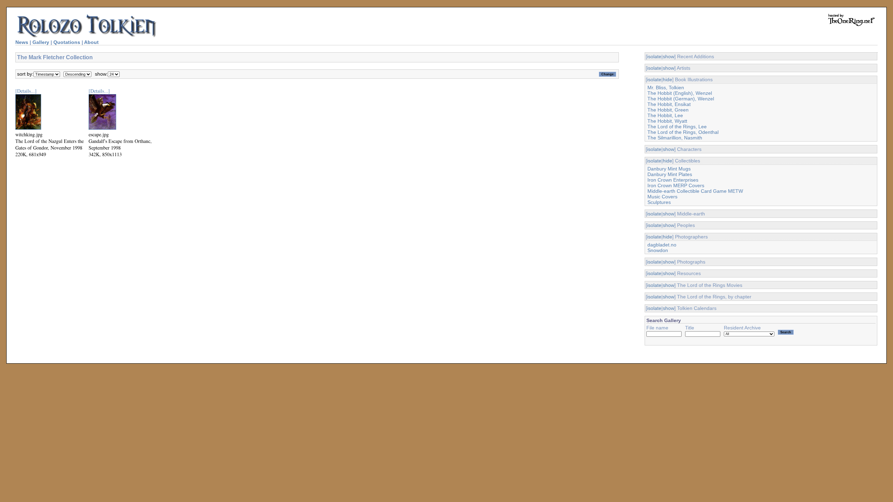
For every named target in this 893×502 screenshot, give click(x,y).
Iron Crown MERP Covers (675, 185)
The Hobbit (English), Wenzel (679, 93)
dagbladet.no (661, 245)
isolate (654, 56)
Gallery (40, 42)
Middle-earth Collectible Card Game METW (695, 191)
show (668, 56)
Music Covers (662, 196)
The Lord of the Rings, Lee (677, 126)
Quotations (66, 42)
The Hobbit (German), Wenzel (680, 98)
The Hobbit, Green (668, 110)
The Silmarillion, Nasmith (674, 137)
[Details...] (26, 91)
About (91, 42)
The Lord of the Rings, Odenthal (683, 132)
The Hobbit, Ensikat (669, 104)
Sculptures (659, 202)
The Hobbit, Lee (665, 115)
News (21, 42)
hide (667, 79)
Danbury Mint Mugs (669, 169)
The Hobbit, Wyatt (667, 121)
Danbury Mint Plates (669, 174)
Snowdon (657, 250)
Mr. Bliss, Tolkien (665, 87)
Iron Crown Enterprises (672, 180)
